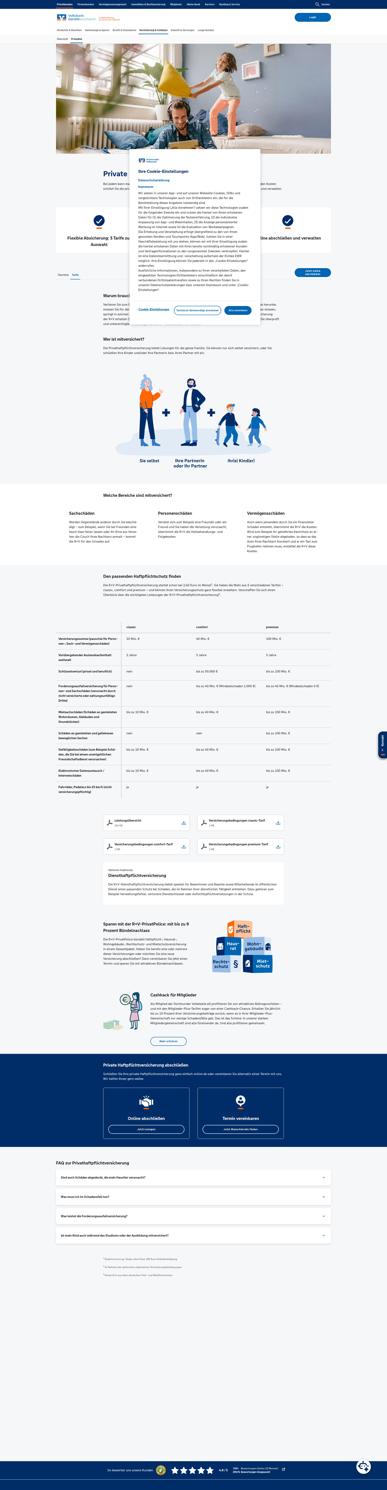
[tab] (69, 30)
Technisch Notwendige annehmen (197, 310)
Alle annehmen (238, 310)
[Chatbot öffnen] (363, 1466)
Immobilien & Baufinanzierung (148, 4)
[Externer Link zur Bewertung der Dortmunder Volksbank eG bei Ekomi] (283, 1470)
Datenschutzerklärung (154, 180)
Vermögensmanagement (112, 4)
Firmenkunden (85, 4)
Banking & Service (229, 4)
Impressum (145, 186)
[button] (193, 1177)
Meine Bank (193, 4)
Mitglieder (176, 4)
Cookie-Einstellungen (153, 309)
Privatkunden (65, 4)
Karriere (209, 4)
